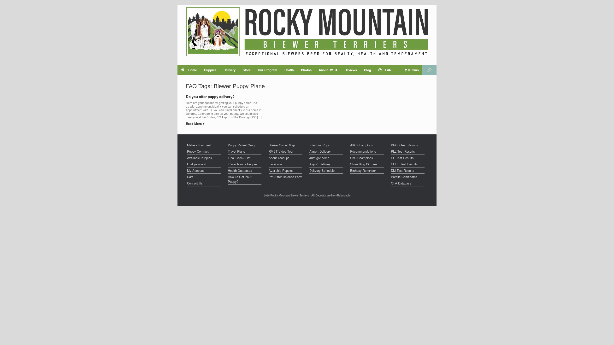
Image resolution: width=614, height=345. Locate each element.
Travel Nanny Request (243, 164)
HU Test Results (402, 157)
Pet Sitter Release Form (285, 176)
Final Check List (239, 157)
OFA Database (401, 183)
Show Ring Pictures (364, 164)
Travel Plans (236, 151)
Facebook (275, 164)
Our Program (267, 70)
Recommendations (363, 151)
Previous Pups (319, 145)
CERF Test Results (404, 164)
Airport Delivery (320, 151)
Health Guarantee (240, 170)
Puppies (210, 70)
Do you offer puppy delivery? (210, 96)
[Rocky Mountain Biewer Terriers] (307, 31)
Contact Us (195, 183)
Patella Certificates (404, 176)
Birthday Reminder (363, 170)
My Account (195, 170)
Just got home (319, 157)
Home (192, 70)
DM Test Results (402, 170)
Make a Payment (199, 145)
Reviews (351, 70)
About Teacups (279, 157)
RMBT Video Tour (281, 151)
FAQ (388, 70)
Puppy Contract (198, 151)
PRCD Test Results (404, 145)
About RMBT (328, 70)
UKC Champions (361, 157)
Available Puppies (199, 157)
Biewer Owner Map (282, 145)
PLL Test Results (403, 151)
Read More (194, 123)
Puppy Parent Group (242, 145)
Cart (190, 176)
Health (289, 70)
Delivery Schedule (322, 170)
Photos (306, 70)
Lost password (197, 164)
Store (247, 70)
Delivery (230, 70)
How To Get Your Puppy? (239, 179)
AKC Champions (361, 145)
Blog (367, 70)
